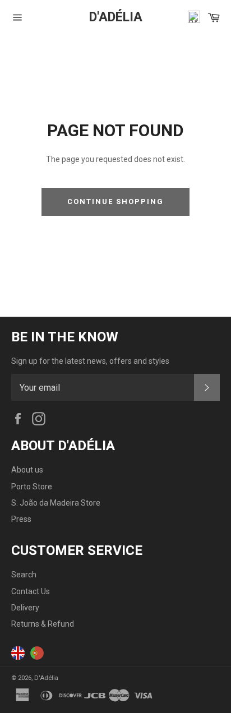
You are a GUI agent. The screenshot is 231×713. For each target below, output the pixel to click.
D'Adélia (115, 17)
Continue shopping (115, 201)
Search (23, 574)
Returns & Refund (42, 623)
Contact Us (30, 591)
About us (27, 469)
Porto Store (31, 486)
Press (21, 519)
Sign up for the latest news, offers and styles (90, 360)
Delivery (25, 607)
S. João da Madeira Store (55, 502)
